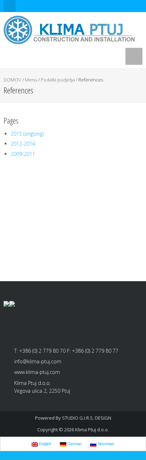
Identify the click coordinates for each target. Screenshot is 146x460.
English (44, 444)
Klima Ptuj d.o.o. (92, 429)
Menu (31, 79)
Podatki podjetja (58, 79)
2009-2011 (23, 154)
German (74, 444)
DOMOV (12, 79)
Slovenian (105, 444)
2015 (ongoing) (27, 133)
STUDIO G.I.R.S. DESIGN (86, 418)
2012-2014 (23, 143)
